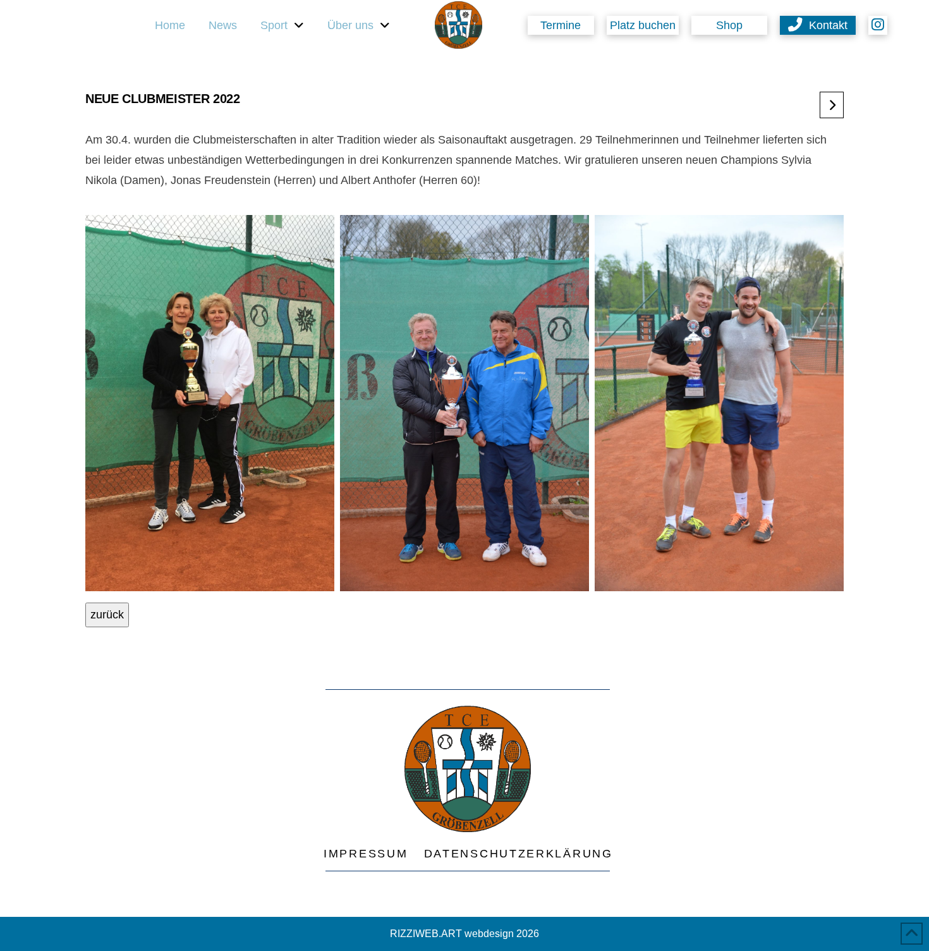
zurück (107, 614)
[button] (643, 25)
